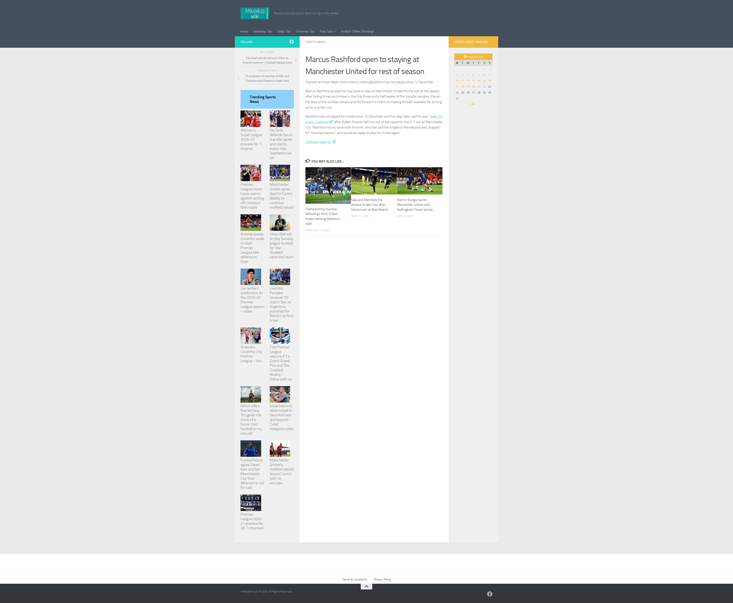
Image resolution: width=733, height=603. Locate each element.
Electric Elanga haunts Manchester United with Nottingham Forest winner (415, 204)
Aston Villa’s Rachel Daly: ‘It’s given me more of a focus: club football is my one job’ (251, 420)
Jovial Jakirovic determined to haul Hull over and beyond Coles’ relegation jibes (282, 417)
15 (484, 80)
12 (468, 80)
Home (244, 31)
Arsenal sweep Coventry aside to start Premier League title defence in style (252, 248)
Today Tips (284, 31)
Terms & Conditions (354, 579)
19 (468, 86)
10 (457, 80)
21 (478, 86)
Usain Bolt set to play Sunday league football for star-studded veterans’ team (282, 245)
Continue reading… (318, 142)
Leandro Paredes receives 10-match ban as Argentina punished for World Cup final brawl (281, 304)
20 (473, 86)
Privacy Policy (382, 579)
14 (478, 80)
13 (473, 80)
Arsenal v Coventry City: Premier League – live (252, 354)
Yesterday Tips (262, 31)
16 (489, 80)
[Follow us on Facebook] (291, 42)
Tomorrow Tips (305, 31)
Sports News (315, 42)
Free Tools (326, 31)
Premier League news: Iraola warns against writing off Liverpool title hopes (252, 196)
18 (462, 86)
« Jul (472, 104)
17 (457, 86)
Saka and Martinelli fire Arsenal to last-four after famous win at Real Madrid (369, 204)
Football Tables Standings (357, 31)
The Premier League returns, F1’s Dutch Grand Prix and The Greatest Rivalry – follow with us (281, 363)
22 (484, 86)
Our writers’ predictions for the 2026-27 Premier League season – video (252, 299)
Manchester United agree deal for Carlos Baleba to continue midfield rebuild (282, 196)
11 (462, 80)
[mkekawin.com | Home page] (255, 13)
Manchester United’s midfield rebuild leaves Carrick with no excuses (282, 471)
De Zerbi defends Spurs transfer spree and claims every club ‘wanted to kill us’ (281, 144)
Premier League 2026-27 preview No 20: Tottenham (252, 521)
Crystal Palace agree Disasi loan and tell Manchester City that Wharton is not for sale (252, 474)
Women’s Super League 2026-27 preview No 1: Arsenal (251, 139)
